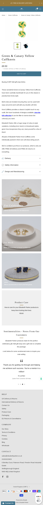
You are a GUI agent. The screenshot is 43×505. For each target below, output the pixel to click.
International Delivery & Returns (13, 402)
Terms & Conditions (8, 432)
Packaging (5, 415)
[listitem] (21, 3)
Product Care (6, 412)
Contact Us (6, 405)
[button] (18, 384)
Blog (3, 442)
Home (3, 15)
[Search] (40, 9)
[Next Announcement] (39, 3)
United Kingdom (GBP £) (20, 486)
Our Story (5, 429)
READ (21, 313)
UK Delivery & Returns (9, 398)
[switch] (38, 501)
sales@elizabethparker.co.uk (12, 456)
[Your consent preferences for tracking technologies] (41, 379)
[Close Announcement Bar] (41, 3)
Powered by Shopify (21, 500)
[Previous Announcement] (3, 3)
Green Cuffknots (13, 15)
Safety (4, 408)
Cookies (5, 439)
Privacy (4, 435)
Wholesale (5, 445)
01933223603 (7, 459)
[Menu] (3, 9)
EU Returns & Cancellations (11, 418)
